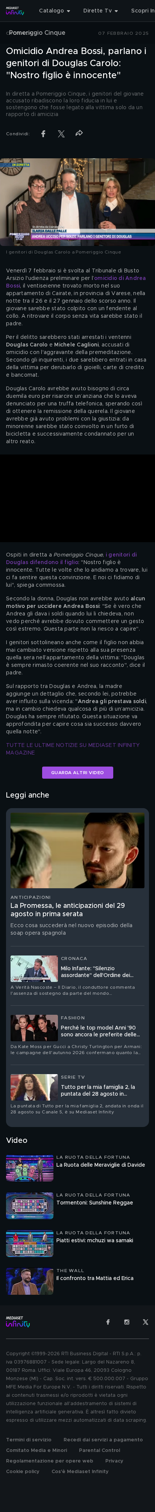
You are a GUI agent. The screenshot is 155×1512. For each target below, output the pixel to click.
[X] (145, 1322)
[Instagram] (126, 1322)
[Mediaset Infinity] (15, 11)
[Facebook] (108, 1322)
